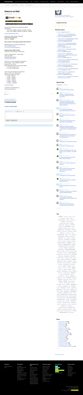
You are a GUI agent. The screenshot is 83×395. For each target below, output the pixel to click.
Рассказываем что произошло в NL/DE (67, 175)
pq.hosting (73, 272)
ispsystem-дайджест (60, 257)
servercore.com (67, 282)
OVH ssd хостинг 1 (33, 375)
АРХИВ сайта (52, 1)
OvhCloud (59, 271)
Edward (60, 92)
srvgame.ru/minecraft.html (10, 58)
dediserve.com (72, 236)
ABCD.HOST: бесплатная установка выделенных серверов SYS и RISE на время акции (66, 95)
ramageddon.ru (59, 277)
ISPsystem (72, 256)
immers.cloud (65, 252)
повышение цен (71, 307)
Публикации (65, 84)
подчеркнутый (11, 111)
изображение (17, 111)
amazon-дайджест (61, 219)
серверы (74, 309)
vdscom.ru (68, 289)
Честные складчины (33, 379)
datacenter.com (60, 234)
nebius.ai (69, 267)
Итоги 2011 (70, 375)
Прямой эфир (60, 82)
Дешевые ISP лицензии (34, 378)
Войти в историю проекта (22, 375)
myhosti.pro (60, 267)
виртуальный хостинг (73, 295)
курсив (8, 111)
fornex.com (60, 244)
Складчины (7, 5)
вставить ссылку (19, 111)
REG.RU (69, 277)
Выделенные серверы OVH (10, 99)
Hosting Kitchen (9, 1)
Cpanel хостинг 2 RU (33, 370)
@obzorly (61, 15)
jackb (60, 107)
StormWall (73, 286)
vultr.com (61, 291)
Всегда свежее (29, 5)
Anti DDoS (63, 221)
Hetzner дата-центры (63, 328)
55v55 (77, 387)
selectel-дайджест (71, 281)
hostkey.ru (63, 251)
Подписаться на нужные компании (21, 1)
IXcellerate (67, 257)
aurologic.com (61, 226)
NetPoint (74, 267)
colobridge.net (69, 231)
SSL (69, 286)
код (15, 111)
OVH (73, 269)
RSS (66, 25)
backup (73, 226)
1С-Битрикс (66, 216)
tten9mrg (61, 173)
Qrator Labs (67, 276)
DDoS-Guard (74, 234)
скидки (62, 310)
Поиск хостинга (45, 373)
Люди (31, 1)
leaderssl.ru (68, 259)
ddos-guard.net (61, 236)
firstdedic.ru (69, 241)
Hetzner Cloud (71, 247)
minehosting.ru (72, 264)
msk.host (64, 265)
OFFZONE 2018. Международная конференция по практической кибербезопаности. (67, 55)
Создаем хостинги (45, 381)
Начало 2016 (70, 367)
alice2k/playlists (67, 15)
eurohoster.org (67, 239)
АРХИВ (67, 16)
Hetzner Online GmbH (70, 249)
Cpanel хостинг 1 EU (33, 368)
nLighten (65, 269)
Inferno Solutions (72, 252)
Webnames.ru (73, 291)
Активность (36, 1)
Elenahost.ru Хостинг (62, 76)
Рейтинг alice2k (20, 369)
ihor (57, 252)
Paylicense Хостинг (61, 34)
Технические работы (68, 310)
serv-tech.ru (61, 282)
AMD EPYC (68, 219)
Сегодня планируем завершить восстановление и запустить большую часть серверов (68, 198)
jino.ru (71, 257)
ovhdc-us (75, 271)
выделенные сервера (61, 297)
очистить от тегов (23, 111)
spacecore (68, 284)
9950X (73, 216)
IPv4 (68, 254)
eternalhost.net (60, 239)
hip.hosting (59, 251)
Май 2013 (69, 371)
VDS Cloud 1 (32, 371)
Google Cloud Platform (62, 246)
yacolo (58, 294)
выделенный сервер (61, 299)
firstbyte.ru (64, 241)
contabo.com (62, 232)
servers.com (58, 284)
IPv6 (70, 254)
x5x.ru (71, 292)
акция (75, 294)
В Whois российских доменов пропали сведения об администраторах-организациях (67, 170)
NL (62, 269)
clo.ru (69, 228)
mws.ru (73, 265)
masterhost (74, 262)
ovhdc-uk (70, 271)
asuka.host (73, 224)
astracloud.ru (67, 224)
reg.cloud (64, 277)
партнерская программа (62, 307)
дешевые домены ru (61, 300)
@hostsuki (57, 15)
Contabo (74, 231)
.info (77, 389)
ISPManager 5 (60, 256)
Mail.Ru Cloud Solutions (67, 262)
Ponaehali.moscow (66, 272)
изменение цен (74, 302)
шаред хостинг (71, 312)
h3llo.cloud (61, 247)
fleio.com (74, 242)
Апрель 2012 (70, 374)
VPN (76, 289)
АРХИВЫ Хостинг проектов (22, 373)
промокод (59, 309)
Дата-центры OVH (62, 321)
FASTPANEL (73, 239)
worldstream (60, 292)
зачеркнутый (10, 111)
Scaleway (60, 281)
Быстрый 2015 (70, 369)
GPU (69, 246)
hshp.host (68, 251)
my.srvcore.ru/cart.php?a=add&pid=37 (12, 47)
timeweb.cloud (59, 289)
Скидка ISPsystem (15, 5)
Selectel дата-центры (63, 322)
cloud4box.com (68, 229)
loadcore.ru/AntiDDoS (9, 85)
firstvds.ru (69, 242)
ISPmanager (74, 254)
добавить (8, 120)
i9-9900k (72, 251)
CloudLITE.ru (59, 231)
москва (69, 304)
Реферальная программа (67, 309)
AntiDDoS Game (61, 224)
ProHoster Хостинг (61, 38)
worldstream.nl (66, 292)
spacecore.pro (74, 284)
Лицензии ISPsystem (63, 332)
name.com (65, 267)
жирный (6, 111)
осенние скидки (69, 305)
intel (65, 254)
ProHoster (60, 36)
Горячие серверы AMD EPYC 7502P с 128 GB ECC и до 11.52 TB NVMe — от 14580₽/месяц (68, 151)
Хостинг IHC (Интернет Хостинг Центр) (66, 346)
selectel (65, 281)
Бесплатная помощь (45, 1)
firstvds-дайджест (62, 242)
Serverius (72, 282)
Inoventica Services (60, 254)
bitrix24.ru (65, 228)
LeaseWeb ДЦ (62, 341)
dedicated (67, 236)
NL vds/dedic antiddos (34, 374)
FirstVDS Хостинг (62, 325)
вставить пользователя (21, 111)
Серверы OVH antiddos (34, 381)
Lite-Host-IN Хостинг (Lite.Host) (64, 64)
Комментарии (59, 84)
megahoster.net (66, 264)
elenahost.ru (68, 237)
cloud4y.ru (74, 229)
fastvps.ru (60, 241)
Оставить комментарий (11, 106)
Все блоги (58, 348)
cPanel (72, 232)
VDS (64, 289)
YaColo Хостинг (62, 337)
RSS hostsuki (57, 16)
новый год (63, 305)
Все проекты (19, 366)
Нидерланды (74, 304)
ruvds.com (60, 279)
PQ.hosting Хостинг (62, 338)
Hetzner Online (61, 249)
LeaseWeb (73, 259)
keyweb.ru (75, 257)
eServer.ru (73, 237)
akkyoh (59, 62)
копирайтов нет (75, 386)
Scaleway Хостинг (62, 339)
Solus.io (63, 284)
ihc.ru (75, 251)
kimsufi (59, 259)
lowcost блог (44, 370)
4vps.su (70, 216)
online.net (69, 269)
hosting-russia (60, 66)
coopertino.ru (67, 232)
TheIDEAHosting (74, 287)
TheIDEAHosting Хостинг (62, 71)
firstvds (73, 241)
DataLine (66, 234)
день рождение (73, 299)
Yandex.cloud (64, 294)
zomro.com (70, 294)
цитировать (14, 111)
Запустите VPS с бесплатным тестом (66, 145)
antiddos (72, 223)
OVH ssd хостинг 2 (33, 377)
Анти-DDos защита (33, 367)
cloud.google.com (60, 229)
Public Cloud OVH (61, 276)
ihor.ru (60, 252)
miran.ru (60, 265)
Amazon (71, 218)
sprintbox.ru (60, 286)
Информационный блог (21, 367)
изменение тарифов (66, 302)
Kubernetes (63, 259)
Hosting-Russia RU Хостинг (63, 68)
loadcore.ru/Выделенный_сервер (11, 33)
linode (65, 261)
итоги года (59, 304)
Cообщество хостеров (21, 374)
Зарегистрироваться (74, 1)
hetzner (66, 247)
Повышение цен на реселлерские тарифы (67, 141)
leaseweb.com (60, 261)
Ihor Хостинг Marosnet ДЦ (64, 333)
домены (67, 300)
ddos (70, 234)
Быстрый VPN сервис (46, 366)
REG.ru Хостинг (62, 324)
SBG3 (74, 279)
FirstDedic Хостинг (62, 330)
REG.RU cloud (74, 277)
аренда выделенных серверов (62, 295)
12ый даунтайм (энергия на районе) (66, 89)
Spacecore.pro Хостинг (63, 342)
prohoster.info (66, 274)
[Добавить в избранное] (9, 94)
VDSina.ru (72, 289)
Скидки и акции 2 (45, 369)
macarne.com (59, 262)
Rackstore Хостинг (62, 336)
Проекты (21, 5)
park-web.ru (60, 272)
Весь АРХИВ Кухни (58, 373)
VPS (58, 291)
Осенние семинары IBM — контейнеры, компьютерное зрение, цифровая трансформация (67, 44)
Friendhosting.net (67, 244)
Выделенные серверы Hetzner (11, 100)
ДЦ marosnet (59, 302)
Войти (67, 1)
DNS (64, 237)
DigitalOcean (60, 237)
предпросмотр (14, 120)
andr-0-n (60, 183)
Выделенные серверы (71, 297)
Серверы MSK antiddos (34, 383)
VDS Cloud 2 (32, 373)
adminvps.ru (62, 218)
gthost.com (73, 246)
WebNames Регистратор (64, 329)
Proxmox (71, 274)
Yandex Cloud (61, 326)
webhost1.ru (66, 291)
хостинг (74, 310)
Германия (67, 299)
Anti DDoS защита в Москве (65, 223)
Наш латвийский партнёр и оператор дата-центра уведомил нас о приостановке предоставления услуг (67, 136)
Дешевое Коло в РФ (33, 382)
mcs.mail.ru (60, 264)
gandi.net (73, 244)
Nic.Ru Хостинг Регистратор (64, 334)
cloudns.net (64, 231)
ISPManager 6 (67, 256)
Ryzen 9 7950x (65, 279)
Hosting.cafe (44, 371)
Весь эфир (58, 208)
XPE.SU (74, 292)
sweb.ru (58, 287)
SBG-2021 (71, 279)
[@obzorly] (58, 12)
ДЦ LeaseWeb (73, 300)
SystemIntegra (63, 287)
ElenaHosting (60, 74)
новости (7, 91)
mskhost (69, 265)
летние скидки (64, 304)
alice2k (7, 94)
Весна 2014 (70, 370)
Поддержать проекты (59, 354)
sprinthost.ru (65, 286)
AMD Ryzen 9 (73, 219)
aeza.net (67, 218)
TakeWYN (68, 287)
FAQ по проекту (60, 1)
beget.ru (60, 228)
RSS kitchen (63, 16)
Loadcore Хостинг (8, 13)
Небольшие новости (73, 68)
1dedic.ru (61, 216)
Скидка (58, 310)
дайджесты (71, 16)
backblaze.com (68, 226)
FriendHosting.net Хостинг (64, 345)
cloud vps (73, 228)
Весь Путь (69, 366)
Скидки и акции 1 (45, 367)
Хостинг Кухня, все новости (47, 374)
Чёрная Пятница (63, 312)
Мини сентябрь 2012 (71, 373)
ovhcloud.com (65, 271)
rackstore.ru (72, 276)
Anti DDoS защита (69, 221)
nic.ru (60, 269)
